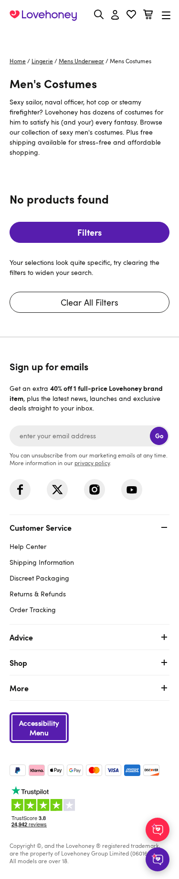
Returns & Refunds (38, 593)
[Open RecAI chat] (157, 830)
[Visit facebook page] (20, 489)
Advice (21, 637)
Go (159, 435)
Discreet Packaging (39, 577)
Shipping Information (42, 562)
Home (18, 61)
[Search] (99, 14)
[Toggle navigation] (166, 15)
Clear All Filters (89, 302)
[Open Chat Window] (157, 859)
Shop (18, 662)
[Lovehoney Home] (43, 15)
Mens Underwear (81, 61)
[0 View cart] (148, 15)
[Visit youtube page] (131, 489)
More (19, 688)
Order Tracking (33, 609)
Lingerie (42, 61)
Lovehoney (89, 37)
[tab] (89, 567)
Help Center (28, 546)
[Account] (115, 15)
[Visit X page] (57, 489)
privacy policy (92, 463)
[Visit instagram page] (94, 489)
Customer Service (41, 527)
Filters (89, 232)
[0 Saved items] (131, 15)
